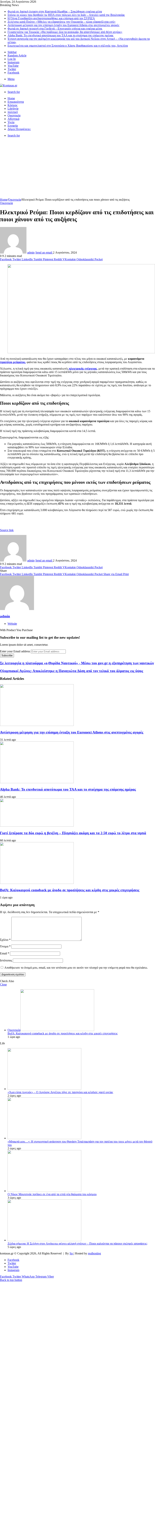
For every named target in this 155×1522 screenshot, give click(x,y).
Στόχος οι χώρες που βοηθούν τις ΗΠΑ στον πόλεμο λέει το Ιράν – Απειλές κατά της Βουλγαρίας (66, 14)
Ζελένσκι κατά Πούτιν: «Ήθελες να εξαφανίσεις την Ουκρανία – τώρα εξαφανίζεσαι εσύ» (61, 21)
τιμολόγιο (6, 362)
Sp (72, 1253)
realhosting (94, 1253)
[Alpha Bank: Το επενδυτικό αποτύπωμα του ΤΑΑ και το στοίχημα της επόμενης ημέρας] (37, 782)
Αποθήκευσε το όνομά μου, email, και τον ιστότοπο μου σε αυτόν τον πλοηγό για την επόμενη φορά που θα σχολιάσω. (76, 967)
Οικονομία (14, 115)
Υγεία (11, 122)
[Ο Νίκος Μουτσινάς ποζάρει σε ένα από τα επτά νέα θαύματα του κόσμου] (44, 1190)
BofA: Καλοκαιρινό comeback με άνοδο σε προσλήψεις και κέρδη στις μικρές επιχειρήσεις (69, 890)
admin (31, 252)
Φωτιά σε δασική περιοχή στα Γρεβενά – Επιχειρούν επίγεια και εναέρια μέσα (55, 28)
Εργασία (13, 125)
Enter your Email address (15, 651)
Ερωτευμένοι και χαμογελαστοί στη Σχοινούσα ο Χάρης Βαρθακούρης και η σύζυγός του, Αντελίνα (68, 45)
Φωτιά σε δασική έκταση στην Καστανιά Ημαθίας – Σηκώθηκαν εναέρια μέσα (55, 11)
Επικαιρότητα (16, 101)
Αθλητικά (13, 118)
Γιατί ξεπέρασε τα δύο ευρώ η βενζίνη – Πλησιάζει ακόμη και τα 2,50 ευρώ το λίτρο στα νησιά (73, 833)
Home (11, 98)
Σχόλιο (5, 939)
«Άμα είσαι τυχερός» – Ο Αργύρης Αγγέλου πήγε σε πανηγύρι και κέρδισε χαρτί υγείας (60, 1092)
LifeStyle (13, 108)
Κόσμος (12, 105)
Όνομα (5, 946)
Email (4, 953)
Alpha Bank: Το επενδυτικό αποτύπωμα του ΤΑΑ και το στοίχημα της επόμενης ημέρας (60, 35)
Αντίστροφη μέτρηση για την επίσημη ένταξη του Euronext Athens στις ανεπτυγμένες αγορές (63, 25)
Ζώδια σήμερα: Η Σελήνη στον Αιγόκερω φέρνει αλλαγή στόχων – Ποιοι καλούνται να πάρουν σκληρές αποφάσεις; (77, 1243)
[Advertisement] (77, 169)
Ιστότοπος (6, 960)
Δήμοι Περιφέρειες (19, 129)
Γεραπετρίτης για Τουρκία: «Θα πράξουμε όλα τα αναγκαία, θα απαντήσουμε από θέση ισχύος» (65, 32)
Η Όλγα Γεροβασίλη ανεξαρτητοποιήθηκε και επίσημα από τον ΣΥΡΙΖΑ (51, 18)
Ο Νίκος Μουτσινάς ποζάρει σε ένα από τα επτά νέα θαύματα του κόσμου (52, 1194)
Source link (7, 530)
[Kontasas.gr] (8, 85)
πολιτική (13, 112)
